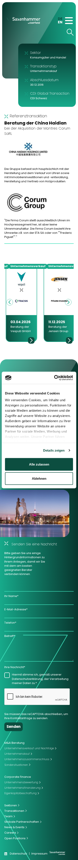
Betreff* (9, 636)
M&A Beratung (14, 743)
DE (60, 18)
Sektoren (10, 805)
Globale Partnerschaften (21, 822)
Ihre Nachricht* (14, 667)
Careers (10, 832)
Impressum (39, 853)
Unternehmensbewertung (21, 782)
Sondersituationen (16, 765)
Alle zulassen (39, 464)
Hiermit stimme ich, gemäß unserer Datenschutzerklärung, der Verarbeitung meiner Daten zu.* (40, 679)
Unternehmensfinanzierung (22, 788)
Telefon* (10, 623)
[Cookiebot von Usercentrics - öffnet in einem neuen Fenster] (55, 378)
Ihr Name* (11, 596)
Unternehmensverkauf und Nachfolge (29, 748)
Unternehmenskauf (17, 754)
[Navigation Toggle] (69, 20)
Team (8, 816)
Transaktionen (14, 811)
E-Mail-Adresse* (16, 609)
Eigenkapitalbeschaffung (20, 793)
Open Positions (15, 838)
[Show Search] (70, 32)
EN (60, 22)
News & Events (14, 827)
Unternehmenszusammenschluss (26, 759)
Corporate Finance (17, 777)
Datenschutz (18, 853)
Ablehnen (39, 478)
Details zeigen (54, 450)
